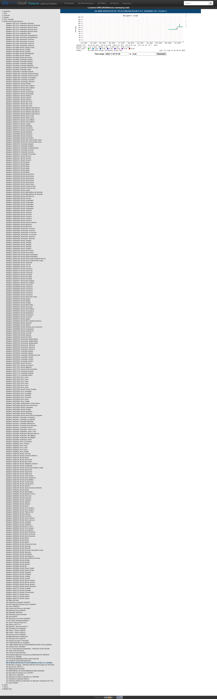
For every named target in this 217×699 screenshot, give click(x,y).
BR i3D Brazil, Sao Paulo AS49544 (18, 618)
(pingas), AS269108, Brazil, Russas (18, 335)
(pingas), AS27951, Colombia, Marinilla (19, 421)
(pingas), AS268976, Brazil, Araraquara (20, 311)
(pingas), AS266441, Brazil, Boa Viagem (20, 280)
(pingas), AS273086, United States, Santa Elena (23, 403)
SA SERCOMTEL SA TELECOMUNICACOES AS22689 (25, 671)
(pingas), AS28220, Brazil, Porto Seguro (20, 508)
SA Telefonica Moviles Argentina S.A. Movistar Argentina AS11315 (29, 681)
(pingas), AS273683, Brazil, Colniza (18, 409)
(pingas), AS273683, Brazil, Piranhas (19, 413)
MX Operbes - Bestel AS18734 (17, 626)
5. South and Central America (12, 21)
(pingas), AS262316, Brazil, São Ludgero (20, 85)
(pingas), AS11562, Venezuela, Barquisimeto (22, 35)
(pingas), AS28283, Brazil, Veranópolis (19, 530)
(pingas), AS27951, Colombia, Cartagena (20, 417)
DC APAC (101, 3)
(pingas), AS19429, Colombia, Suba (18, 69)
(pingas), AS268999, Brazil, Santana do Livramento (24, 327)
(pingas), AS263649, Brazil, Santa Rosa (20, 174)
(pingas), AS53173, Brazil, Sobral (17, 596)
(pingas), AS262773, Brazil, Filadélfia (19, 126)
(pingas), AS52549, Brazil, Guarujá (18, 546)
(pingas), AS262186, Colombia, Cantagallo (21, 77)
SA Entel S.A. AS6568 (13, 657)
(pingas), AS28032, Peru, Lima (17, 445)
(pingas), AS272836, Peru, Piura (17, 399)
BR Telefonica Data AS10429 (16, 614)
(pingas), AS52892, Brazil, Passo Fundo (20, 568)
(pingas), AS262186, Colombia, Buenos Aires (22, 75)
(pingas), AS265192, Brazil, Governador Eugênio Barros (26, 258)
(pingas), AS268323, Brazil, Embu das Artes (21, 297)
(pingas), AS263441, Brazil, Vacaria (18, 156)
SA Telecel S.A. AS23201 (15, 675)
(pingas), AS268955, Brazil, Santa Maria (20, 309)
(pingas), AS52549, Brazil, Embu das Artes (21, 544)
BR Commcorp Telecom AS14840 (18, 608)
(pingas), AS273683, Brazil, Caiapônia (19, 407)
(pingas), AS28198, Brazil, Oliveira (18, 486)
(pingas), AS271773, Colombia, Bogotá (19, 371)
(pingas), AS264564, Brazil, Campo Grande (21, 222)
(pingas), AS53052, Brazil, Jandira (18, 576)
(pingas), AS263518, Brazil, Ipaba (18, 162)
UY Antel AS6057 (12, 683)
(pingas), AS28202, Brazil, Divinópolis (19, 492)
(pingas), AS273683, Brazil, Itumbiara (19, 411)
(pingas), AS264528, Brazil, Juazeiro (19, 210)
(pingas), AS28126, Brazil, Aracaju (18, 453)
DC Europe (68, 3)
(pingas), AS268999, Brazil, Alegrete (19, 323)
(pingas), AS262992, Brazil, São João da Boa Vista (24, 140)
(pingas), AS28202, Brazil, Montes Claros (20, 494)
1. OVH (4, 13)
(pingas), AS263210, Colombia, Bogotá (19, 144)
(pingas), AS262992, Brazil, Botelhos (19, 132)
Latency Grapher (42, 3)
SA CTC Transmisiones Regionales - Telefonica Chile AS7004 (28, 648)
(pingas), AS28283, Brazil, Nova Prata (19, 526)
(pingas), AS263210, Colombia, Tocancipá (21, 154)
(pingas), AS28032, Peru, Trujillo (17, 451)
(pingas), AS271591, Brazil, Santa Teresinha (21, 369)
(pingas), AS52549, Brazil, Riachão (18, 548)
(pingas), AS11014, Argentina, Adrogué (20, 23)
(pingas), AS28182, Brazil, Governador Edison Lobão (24, 468)
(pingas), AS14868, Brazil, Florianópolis (20, 53)
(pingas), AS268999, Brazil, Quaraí (18, 325)
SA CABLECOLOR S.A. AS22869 (17, 642)
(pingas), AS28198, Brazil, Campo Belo (20, 482)
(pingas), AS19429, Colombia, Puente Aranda (22, 67)
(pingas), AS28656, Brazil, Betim (17, 538)
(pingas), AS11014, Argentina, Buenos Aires (21, 27)
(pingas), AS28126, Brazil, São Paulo (19, 459)
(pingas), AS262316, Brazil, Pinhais (18, 83)
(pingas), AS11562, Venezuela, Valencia (20, 45)
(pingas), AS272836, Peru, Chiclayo (18, 395)
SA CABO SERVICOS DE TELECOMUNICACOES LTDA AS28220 (29, 644)
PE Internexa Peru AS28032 (16, 634)
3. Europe (5, 17)
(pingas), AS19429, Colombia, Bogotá (19, 59)
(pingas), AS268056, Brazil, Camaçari (19, 285)
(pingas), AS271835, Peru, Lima (17, 377)
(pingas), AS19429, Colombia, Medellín (19, 65)
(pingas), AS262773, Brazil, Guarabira (19, 128)
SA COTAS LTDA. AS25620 (15, 646)
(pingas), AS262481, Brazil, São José (19, 102)
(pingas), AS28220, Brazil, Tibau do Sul (19, 512)
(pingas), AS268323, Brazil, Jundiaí (18, 303)
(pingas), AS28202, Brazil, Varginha (18, 500)
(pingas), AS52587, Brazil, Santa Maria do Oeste (23, 558)
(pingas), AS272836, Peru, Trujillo (18, 401)
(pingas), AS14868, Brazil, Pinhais (18, 55)
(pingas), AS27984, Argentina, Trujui (19, 439)
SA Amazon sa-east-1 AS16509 (17, 640)
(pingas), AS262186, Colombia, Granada (20, 79)
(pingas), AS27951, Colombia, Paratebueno (21, 425)
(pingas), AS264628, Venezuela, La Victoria (21, 232)
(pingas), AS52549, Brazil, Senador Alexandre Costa (24, 550)
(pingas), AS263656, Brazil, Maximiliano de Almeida (24, 192)
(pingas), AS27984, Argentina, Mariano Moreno (22, 433)
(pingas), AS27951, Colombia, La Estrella (20, 419)
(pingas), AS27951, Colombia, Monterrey (20, 423)
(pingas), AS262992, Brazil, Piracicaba (19, 138)
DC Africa (114, 3)
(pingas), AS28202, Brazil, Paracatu (18, 496)
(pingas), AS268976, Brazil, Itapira (18, 319)
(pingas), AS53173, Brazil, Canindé (18, 588)
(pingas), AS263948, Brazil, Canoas (18, 198)
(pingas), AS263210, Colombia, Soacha (20, 150)
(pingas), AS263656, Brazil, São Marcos (20, 196)
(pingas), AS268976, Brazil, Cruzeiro (19, 317)
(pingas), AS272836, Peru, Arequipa (18, 391)
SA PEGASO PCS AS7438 (15, 669)
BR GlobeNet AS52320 (14, 612)
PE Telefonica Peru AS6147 (15, 638)
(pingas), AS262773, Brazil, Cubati (18, 124)
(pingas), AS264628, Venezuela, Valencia (20, 236)
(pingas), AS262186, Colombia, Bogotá (19, 71)
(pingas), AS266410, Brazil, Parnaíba (19, 274)
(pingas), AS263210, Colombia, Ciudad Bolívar (22, 148)
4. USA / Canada (8, 19)
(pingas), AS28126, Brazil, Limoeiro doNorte (21, 455)
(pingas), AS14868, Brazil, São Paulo (19, 57)
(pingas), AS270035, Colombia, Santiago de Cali (23, 355)
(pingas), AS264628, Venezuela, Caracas (20, 228)
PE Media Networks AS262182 (17, 636)
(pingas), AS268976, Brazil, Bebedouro (20, 313)
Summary (126, 3)
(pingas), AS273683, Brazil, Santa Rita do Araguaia (24, 415)
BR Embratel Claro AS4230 (15, 610)
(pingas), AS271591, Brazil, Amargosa (19, 365)
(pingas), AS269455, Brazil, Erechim (19, 337)
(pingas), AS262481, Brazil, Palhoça (18, 96)
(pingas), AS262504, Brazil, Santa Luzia (20, 116)
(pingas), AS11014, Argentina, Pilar (18, 33)
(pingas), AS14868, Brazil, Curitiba (18, 49)
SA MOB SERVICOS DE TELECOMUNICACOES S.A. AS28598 (30, 663)
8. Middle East (7, 689)
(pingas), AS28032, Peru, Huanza (17, 443)
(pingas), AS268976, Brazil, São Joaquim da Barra (24, 321)
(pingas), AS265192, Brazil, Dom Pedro (20, 250)
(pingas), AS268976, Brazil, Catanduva (19, 315)
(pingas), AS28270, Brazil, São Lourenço (20, 520)
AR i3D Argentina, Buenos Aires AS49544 (21, 604)
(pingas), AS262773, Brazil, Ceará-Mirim (20, 120)
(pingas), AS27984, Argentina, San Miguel (20, 435)
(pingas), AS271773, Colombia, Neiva (19, 375)
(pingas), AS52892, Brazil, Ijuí (16, 566)
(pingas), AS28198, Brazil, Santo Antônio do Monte (24, 488)
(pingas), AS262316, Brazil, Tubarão (18, 89)
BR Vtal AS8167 (11, 616)
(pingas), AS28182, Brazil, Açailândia (19, 465)
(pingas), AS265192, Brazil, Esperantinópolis (22, 254)
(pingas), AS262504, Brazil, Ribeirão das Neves (23, 108)
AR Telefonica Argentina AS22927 (18, 602)
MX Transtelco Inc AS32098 (16, 628)
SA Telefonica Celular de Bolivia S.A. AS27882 (22, 677)
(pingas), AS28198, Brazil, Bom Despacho (21, 478)
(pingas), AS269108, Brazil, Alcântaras (20, 331)
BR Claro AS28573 (12, 606)
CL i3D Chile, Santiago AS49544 (17, 620)
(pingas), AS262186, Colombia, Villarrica (20, 81)
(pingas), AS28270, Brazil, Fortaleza (18, 516)
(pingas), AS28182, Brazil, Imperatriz (19, 470)
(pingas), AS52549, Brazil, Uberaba (18, 552)
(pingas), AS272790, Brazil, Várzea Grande (21, 389)
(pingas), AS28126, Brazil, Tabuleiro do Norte (22, 463)
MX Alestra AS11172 (13, 624)
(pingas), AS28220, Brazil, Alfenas (18, 502)
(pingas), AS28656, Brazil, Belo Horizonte (20, 532)
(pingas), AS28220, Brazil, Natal (17, 506)
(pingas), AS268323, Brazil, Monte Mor (19, 305)
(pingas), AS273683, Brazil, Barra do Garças (22, 405)
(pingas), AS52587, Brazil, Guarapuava (20, 556)
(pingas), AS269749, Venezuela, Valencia (20, 345)
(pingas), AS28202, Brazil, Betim (17, 490)
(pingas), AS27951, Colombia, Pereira (19, 427)
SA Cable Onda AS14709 (15, 650)
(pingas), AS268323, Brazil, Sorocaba (19, 307)
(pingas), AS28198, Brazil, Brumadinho (20, 480)
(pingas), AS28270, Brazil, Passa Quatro (20, 518)
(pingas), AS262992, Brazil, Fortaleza (19, 134)
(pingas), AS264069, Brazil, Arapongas (20, 200)
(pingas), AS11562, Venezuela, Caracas (20, 39)
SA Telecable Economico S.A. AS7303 (19, 673)
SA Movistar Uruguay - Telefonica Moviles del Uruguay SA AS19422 (30, 665)
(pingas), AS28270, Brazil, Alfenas (18, 514)
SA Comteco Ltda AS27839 (15, 652)
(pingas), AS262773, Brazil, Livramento (20, 130)
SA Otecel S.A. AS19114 (14, 667)
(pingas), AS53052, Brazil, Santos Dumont (21, 586)
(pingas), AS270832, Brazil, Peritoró (18, 363)
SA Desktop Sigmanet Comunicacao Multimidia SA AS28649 (27, 655)
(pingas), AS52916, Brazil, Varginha (18, 572)
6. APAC (5, 685)
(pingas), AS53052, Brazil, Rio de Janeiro (20, 580)
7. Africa (5, 687)
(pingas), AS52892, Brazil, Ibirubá (18, 560)
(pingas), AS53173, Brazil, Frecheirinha (20, 592)
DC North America (85, 3)
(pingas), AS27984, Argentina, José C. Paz (21, 429)
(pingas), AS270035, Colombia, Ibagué (19, 351)
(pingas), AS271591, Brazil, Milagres (19, 367)
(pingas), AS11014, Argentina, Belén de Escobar (23, 25)
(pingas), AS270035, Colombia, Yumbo (19, 357)
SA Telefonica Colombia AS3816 (17, 679)
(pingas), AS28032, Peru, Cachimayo (19, 441)
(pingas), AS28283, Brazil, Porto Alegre (20, 528)
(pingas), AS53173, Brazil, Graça (17, 594)
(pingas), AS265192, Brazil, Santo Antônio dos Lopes (24, 260)
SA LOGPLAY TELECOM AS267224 (18, 661)
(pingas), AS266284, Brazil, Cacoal (18, 264)
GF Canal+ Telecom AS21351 (16, 622)
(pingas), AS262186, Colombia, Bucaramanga (22, 73)
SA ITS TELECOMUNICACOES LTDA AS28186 (22, 659)
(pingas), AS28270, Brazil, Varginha (18, 522)
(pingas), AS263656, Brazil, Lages (18, 190)
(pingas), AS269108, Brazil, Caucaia (19, 333)
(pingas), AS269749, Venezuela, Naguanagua (22, 339)
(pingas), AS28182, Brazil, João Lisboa (19, 476)
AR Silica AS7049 (12, 600)
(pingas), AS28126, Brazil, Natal (17, 457)
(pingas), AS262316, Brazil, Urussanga (20, 91)
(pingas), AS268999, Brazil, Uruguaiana (20, 329)
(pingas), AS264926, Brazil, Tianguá (18, 240)
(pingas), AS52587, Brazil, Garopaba (19, 554)
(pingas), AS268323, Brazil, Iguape (18, 299)
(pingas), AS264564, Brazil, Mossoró (19, 224)
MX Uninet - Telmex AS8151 (16, 630)
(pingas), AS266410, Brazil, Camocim (19, 268)
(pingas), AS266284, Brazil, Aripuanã (19, 262)
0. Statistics (6, 11)
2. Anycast (6, 15)
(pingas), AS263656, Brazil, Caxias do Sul (20, 186)
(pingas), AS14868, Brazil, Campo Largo (20, 47)
